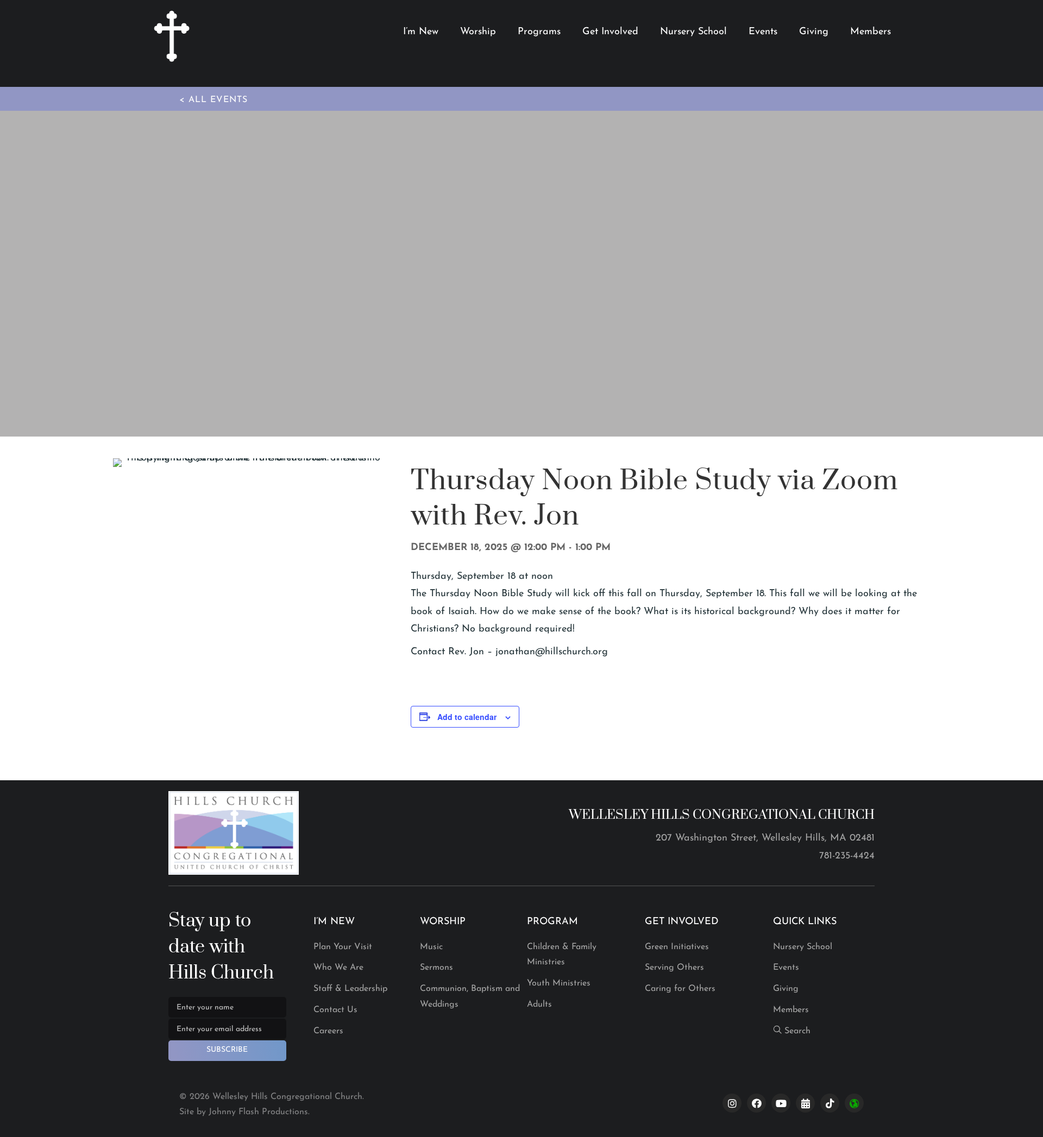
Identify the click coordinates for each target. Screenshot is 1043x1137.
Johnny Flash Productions (258, 1112)
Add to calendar (467, 716)
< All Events (213, 100)
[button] (227, 1050)
